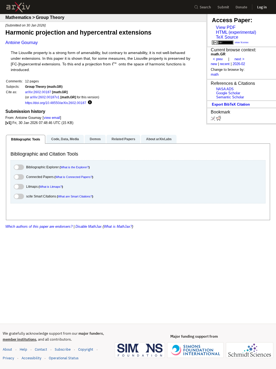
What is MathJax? (118, 226)
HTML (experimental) (236, 32)
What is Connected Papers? (74, 177)
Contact (41, 349)
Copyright (85, 349)
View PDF (226, 27)
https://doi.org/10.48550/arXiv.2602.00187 (55, 103)
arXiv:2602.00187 (38, 92)
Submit (223, 7)
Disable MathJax (88, 226)
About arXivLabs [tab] (159, 139)
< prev (218, 59)
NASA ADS (225, 89)
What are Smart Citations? (75, 196)
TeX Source (227, 37)
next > (239, 59)
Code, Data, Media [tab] (65, 139)
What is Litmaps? (51, 186)
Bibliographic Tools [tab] (25, 139)
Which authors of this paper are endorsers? (39, 226)
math (215, 74)
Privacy (8, 358)
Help (23, 349)
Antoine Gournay (21, 42)
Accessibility (31, 358)
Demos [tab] (95, 139)
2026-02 (239, 64)
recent (225, 64)
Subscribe (63, 349)
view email (52, 118)
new (214, 64)
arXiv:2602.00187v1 (45, 97)
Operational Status (63, 357)
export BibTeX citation (231, 104)
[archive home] (18, 7)
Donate (241, 7)
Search (205, 7)
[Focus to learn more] (89, 102)
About (7, 349)
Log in (262, 7)
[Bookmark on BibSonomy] (213, 120)
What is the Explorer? (75, 167)
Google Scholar (228, 93)
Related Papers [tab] (123, 139)
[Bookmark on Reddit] (218, 120)
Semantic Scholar (230, 97)
